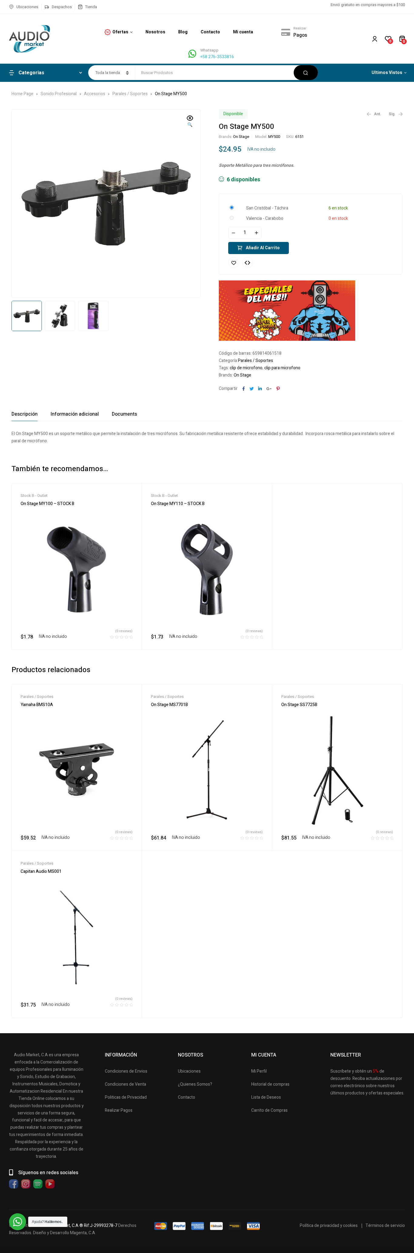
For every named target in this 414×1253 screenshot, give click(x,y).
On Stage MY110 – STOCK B (178, 504)
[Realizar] (286, 32)
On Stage (241, 136)
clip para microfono (282, 368)
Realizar (299, 28)
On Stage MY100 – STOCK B (47, 504)
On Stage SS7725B (299, 705)
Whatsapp (209, 50)
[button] (190, 122)
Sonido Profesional (59, 94)
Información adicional (75, 414)
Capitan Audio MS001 (41, 871)
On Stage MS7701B (169, 705)
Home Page (22, 94)
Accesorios (94, 94)
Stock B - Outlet (34, 495)
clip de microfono (246, 368)
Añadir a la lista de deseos (233, 262)
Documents (124, 414)
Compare (247, 262)
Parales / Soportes (130, 94)
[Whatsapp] (192, 53)
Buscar (306, 72)
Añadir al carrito (263, 248)
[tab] (25, 414)
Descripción (25, 414)
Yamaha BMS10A (37, 705)
